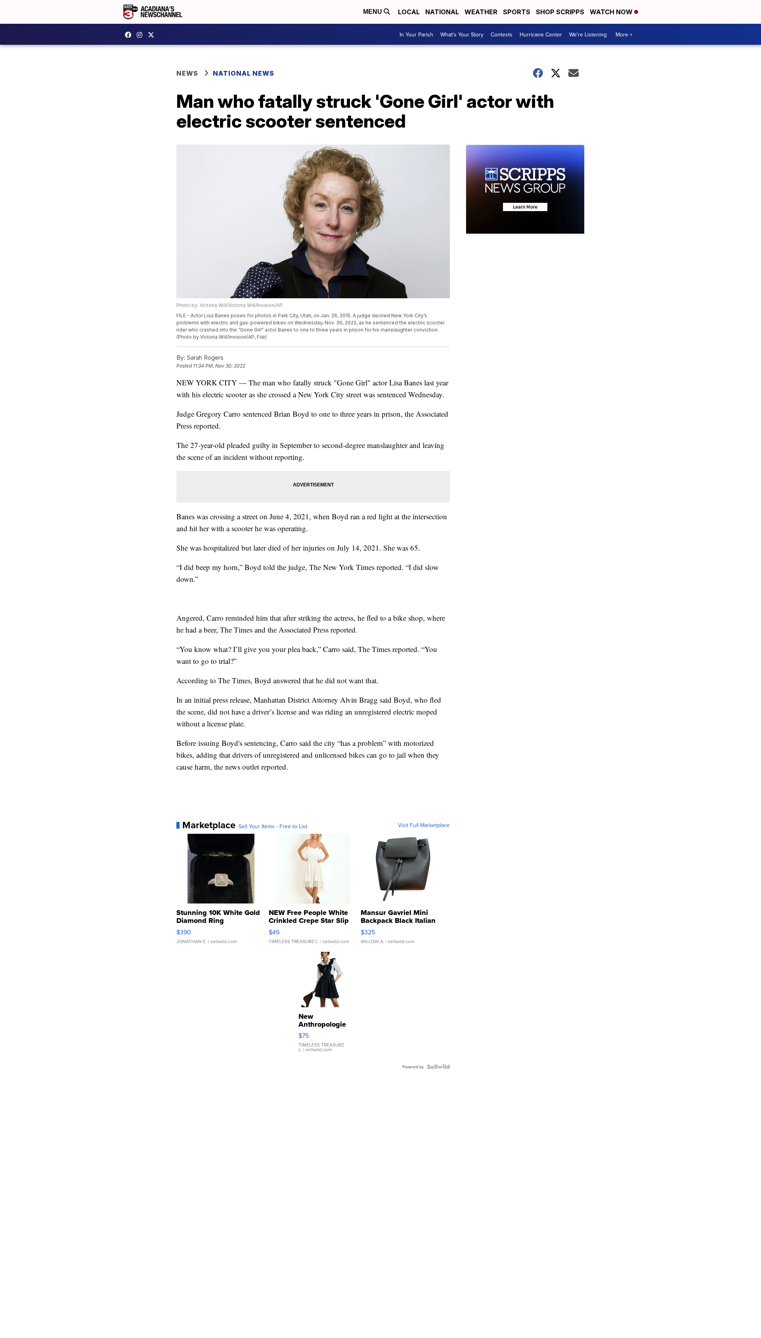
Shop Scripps (560, 12)
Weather (481, 12)
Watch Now (612, 12)
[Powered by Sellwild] (438, 1066)
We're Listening (588, 34)
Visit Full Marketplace (424, 825)
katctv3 (130, 35)
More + (624, 34)
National (442, 12)
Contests (501, 34)
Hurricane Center (541, 34)
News (187, 73)
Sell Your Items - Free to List (273, 826)
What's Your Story (462, 34)
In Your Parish (416, 34)
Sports (516, 12)
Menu (373, 11)
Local (409, 12)
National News (243, 73)
